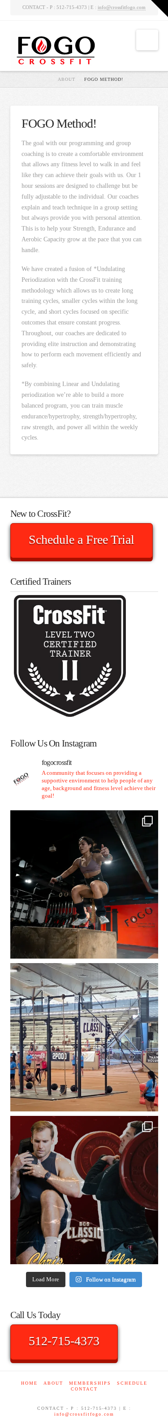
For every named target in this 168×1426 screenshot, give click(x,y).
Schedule (132, 1383)
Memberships (90, 1383)
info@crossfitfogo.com (122, 7)
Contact (84, 1388)
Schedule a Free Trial (81, 539)
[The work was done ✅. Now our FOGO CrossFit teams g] (84, 1037)
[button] (147, 40)
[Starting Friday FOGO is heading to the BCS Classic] (84, 1190)
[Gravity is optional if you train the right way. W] (84, 884)
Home (29, 1383)
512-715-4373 (64, 1341)
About (53, 1383)
